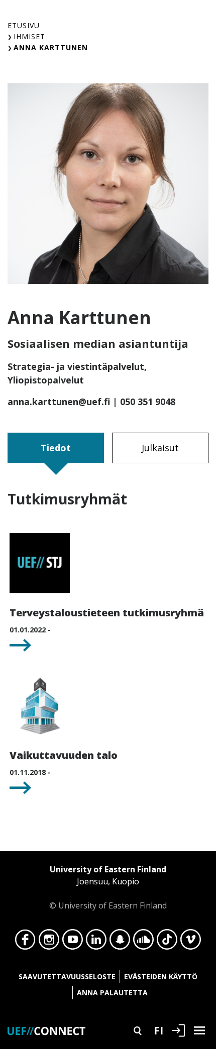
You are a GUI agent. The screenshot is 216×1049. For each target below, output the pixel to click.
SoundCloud (143, 942)
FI (158, 1029)
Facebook (25, 942)
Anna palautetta (112, 992)
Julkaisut (160, 448)
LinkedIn (96, 942)
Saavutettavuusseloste (67, 976)
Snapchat (120, 942)
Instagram (49, 942)
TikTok (167, 942)
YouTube (72, 942)
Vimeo (190, 942)
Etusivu (24, 25)
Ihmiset (29, 36)
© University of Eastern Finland (108, 887)
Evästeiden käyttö (160, 976)
